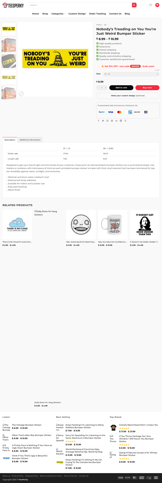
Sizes (98, 74)
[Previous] (22, 59)
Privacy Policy (18, 476)
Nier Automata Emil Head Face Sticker (81, 242)
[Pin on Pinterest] (112, 121)
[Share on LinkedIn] (121, 121)
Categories (57, 13)
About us (6, 476)
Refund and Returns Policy (51, 476)
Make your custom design (128, 95)
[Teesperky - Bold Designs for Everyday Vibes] (13, 5)
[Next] (88, 59)
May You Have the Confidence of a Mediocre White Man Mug (113, 242)
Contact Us (115, 13)
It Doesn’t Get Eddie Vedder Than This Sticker (144, 242)
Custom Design (77, 13)
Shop (45, 13)
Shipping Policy (31, 476)
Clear (157, 70)
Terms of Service (70, 476)
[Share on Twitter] (103, 121)
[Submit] (134, 5)
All (105, 25)
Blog (127, 13)
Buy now (147, 87)
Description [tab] (10, 140)
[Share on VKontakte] (116, 121)
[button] (157, 5)
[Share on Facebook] (98, 121)
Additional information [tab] (30, 140)
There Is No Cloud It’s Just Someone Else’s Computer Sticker (17, 242)
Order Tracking (97, 13)
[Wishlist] (150, 5)
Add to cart (121, 87)
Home (35, 13)
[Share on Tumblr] (125, 121)
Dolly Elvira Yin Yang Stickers (47, 402)
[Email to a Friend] (107, 121)
